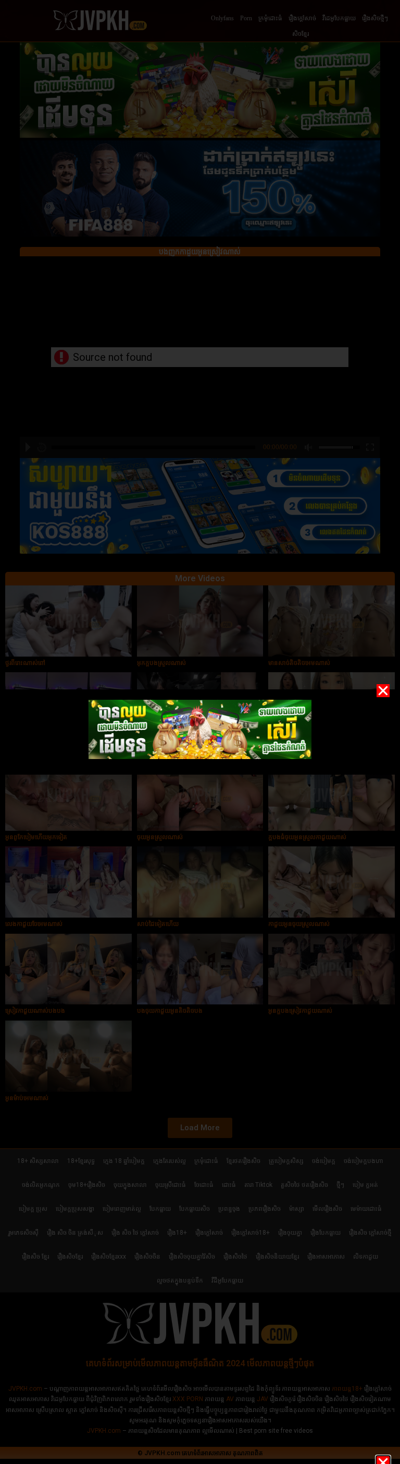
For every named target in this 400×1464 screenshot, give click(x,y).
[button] (383, 690)
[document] (200, 732)
